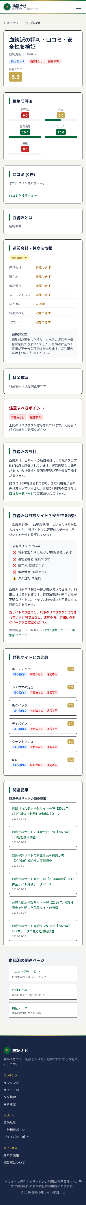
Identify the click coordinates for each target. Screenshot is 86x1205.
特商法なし (36, 61)
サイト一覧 (20, 23)
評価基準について (57, 630)
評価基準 (10, 1122)
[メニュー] (78, 7)
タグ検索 (10, 1097)
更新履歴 (10, 1104)
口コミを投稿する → (23, 195)
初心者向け (17, 61)
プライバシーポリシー (19, 1137)
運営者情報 (11, 1155)
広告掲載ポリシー (16, 1129)
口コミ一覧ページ (21, 493)
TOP (7, 23)
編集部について (14, 1162)
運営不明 (53, 61)
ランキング (11, 1082)
